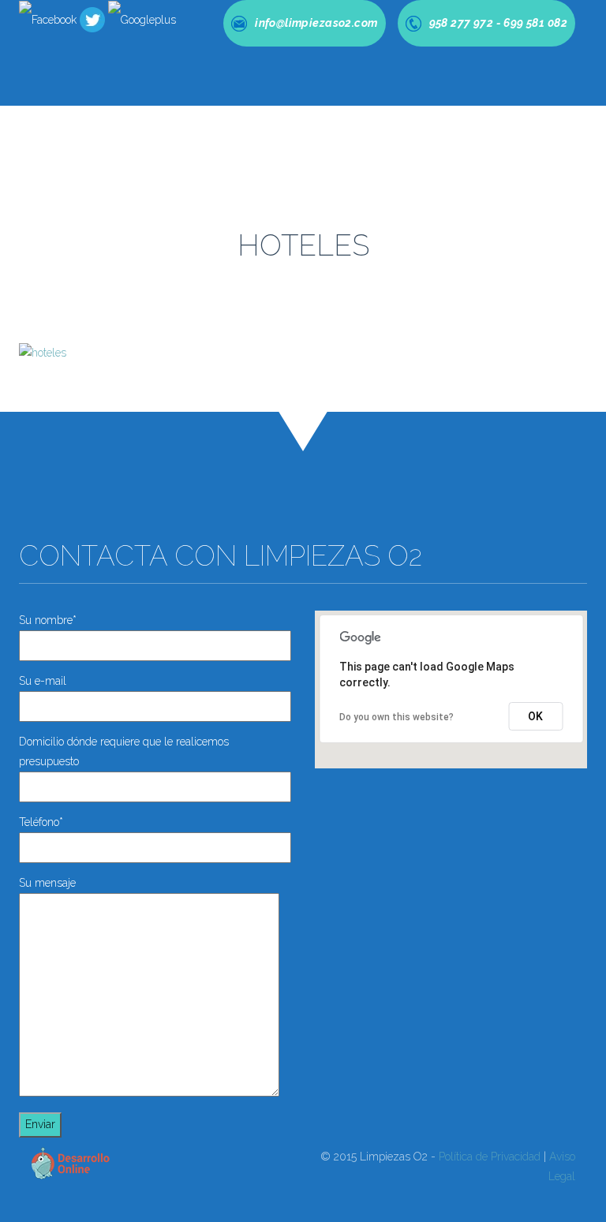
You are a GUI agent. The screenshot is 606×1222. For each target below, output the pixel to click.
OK (535, 716)
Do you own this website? (396, 717)
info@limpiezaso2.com (427, 903)
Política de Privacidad (490, 1156)
